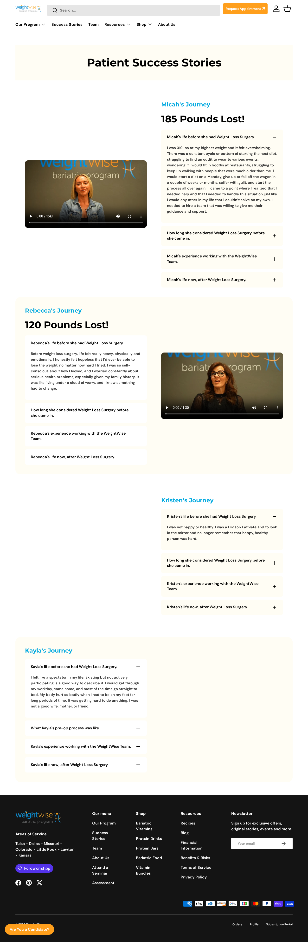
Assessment (103, 882)
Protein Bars (147, 848)
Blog (185, 832)
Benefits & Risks (195, 857)
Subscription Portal (279, 924)
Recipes (188, 823)
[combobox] (133, 10)
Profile (254, 924)
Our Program (27, 24)
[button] (287, 8)
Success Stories (67, 24)
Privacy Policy (194, 877)
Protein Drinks (149, 838)
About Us (166, 24)
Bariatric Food (149, 857)
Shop (141, 24)
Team (93, 24)
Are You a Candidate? (29, 929)
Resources (114, 24)
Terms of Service (196, 867)
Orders (237, 924)
